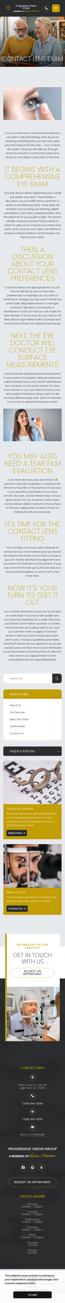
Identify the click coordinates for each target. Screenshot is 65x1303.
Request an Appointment (32, 972)
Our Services (17, 712)
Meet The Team (19, 719)
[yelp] (41, 1167)
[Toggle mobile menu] (8, 8)
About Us (15, 705)
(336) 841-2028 (32, 1103)
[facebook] (23, 1167)
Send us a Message (32, 1134)
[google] (32, 1167)
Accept (32, 1294)
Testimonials (17, 726)
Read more (15, 833)
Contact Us (17, 733)
